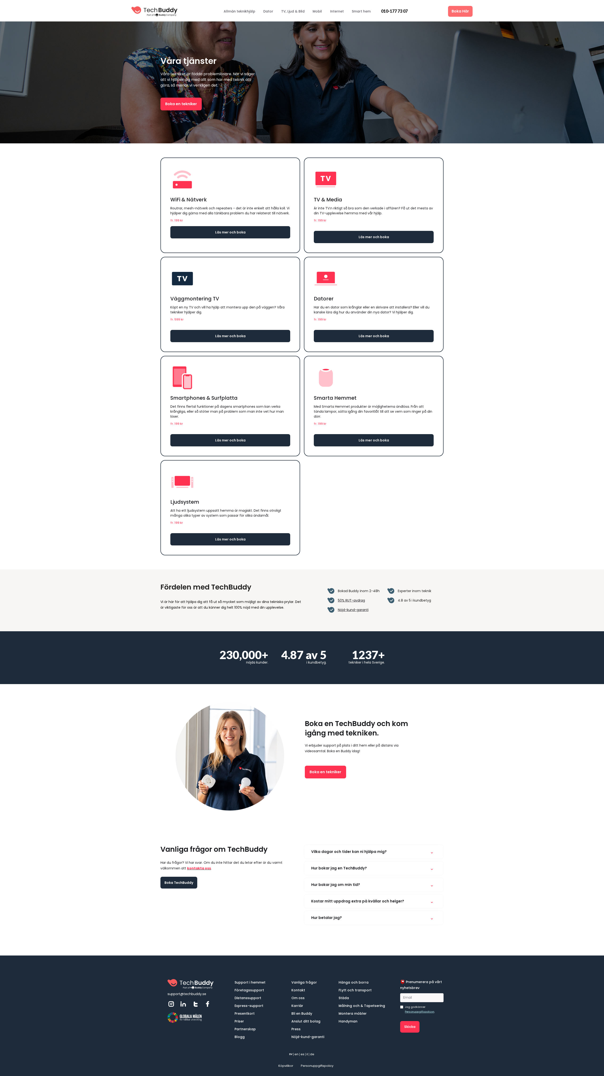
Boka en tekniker (181, 104)
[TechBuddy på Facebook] (209, 1004)
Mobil (317, 11)
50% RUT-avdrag (351, 600)
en (296, 1054)
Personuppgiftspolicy (317, 1066)
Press (296, 1029)
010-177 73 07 (394, 11)
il (307, 1054)
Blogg (240, 1036)
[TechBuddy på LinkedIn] (185, 1004)
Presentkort (245, 1013)
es (302, 1054)
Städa (344, 998)
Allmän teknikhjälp (239, 11)
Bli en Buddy (301, 1013)
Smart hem (361, 11)
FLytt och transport (355, 990)
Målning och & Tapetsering (362, 1005)
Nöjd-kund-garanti (353, 609)
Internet (337, 11)
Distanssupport (248, 998)
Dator (268, 11)
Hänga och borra (354, 982)
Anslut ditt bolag (305, 1021)
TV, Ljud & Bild (293, 11)
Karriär (297, 1005)
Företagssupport (249, 990)
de (312, 1054)
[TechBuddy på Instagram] (173, 1004)
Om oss (298, 998)
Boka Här (460, 11)
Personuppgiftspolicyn (419, 1012)
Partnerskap (245, 1029)
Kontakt (298, 990)
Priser (239, 1021)
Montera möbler (353, 1013)
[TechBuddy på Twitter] (197, 1004)
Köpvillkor (285, 1066)
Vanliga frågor (304, 982)
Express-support (249, 1005)
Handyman (348, 1021)
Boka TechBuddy (178, 882)
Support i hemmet (250, 982)
